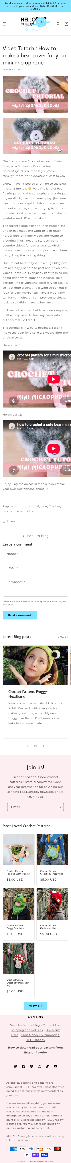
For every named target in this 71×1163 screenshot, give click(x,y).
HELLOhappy (30, 1161)
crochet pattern (14, 511)
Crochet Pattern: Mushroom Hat (48, 927)
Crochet (54, 506)
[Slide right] (44, 746)
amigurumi (19, 506)
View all (63, 636)
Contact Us (51, 1025)
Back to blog (38, 536)
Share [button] (11, 521)
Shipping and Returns (27, 1030)
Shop (26, 1025)
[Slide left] (27, 746)
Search (15, 1025)
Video (31, 511)
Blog (36, 1025)
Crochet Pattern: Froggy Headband (27, 694)
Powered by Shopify (45, 1161)
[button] (5, 24)
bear (44, 506)
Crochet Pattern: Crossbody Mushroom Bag (18, 982)
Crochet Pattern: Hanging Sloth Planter (18, 872)
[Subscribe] (60, 807)
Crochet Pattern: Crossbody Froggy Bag (51, 872)
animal (34, 506)
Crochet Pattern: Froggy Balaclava (15, 927)
